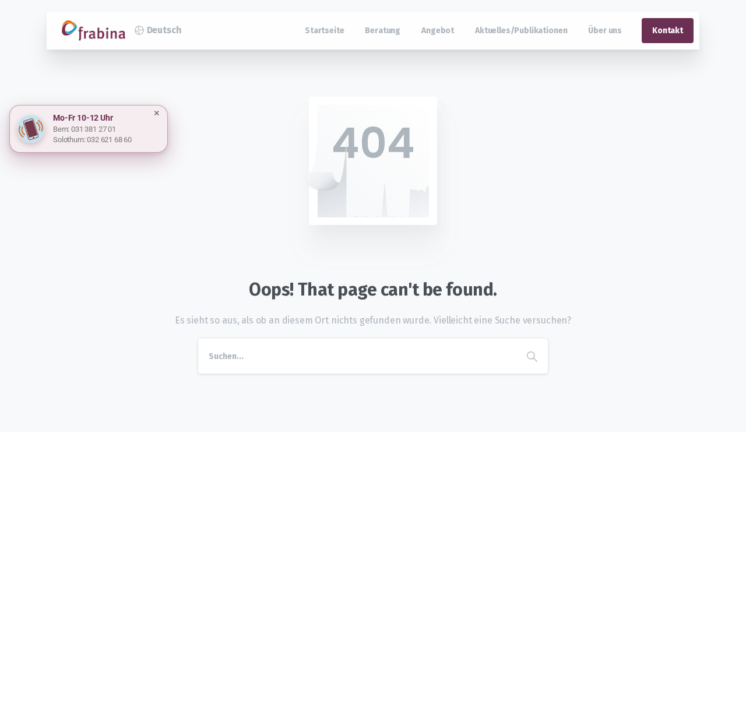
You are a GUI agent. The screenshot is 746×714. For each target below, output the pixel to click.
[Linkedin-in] (216, 572)
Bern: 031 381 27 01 (84, 129)
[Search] (532, 356)
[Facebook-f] (184, 572)
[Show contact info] (31, 129)
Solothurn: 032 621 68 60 (92, 139)
